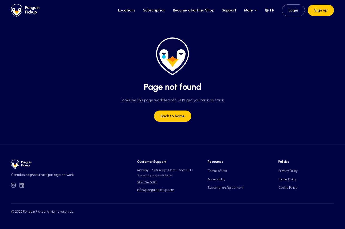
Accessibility (216, 179)
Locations (126, 10)
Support (229, 10)
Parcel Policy (287, 179)
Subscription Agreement (226, 188)
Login (293, 10)
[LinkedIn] (21, 185)
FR (272, 10)
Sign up (320, 10)
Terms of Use (217, 171)
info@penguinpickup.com (155, 190)
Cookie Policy (287, 188)
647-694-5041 (147, 182)
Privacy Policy (288, 171)
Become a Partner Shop (193, 10)
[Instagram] (13, 185)
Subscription (154, 10)
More (248, 10)
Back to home (173, 116)
